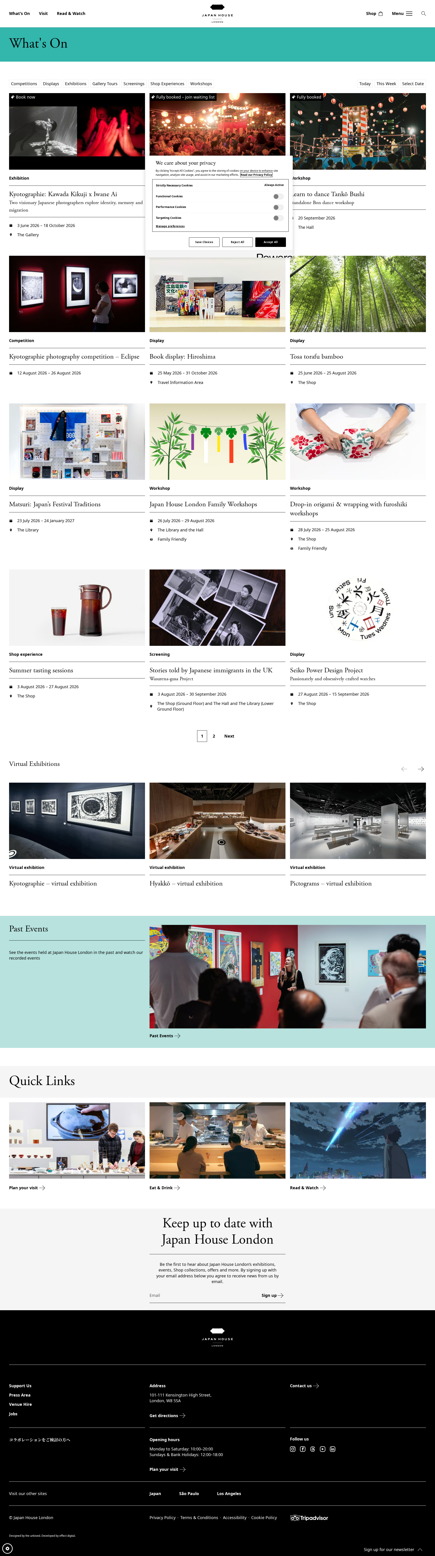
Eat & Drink (161, 1187)
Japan (155, 1493)
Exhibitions (76, 83)
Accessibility (234, 1517)
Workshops (201, 83)
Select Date (413, 83)
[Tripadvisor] (358, 1518)
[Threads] (312, 1449)
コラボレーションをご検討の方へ (39, 1440)
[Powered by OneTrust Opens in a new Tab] (273, 255)
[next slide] (422, 769)
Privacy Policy (163, 1517)
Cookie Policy (264, 1517)
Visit (43, 13)
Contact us (301, 1385)
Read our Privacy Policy (256, 175)
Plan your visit (23, 1187)
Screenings (134, 83)
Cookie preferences (7, 1548)
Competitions (24, 83)
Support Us (20, 1385)
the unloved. (33, 1536)
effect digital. (67, 1536)
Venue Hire (20, 1404)
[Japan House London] (217, 14)
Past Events (161, 1035)
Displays (51, 83)
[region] (219, 207)
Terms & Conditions (199, 1517)
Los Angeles (229, 1493)
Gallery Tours (105, 83)
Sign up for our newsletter (389, 1549)
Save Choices (204, 242)
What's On (19, 13)
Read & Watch (71, 13)
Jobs (13, 1413)
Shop (371, 13)
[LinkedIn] (332, 1449)
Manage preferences (170, 226)
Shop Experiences (167, 83)
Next (229, 736)
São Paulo (189, 1493)
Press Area (20, 1395)
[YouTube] (322, 1449)
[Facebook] (302, 1449)
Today (365, 83)
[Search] (423, 13)
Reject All (237, 242)
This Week (386, 83)
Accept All (271, 242)
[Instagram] (292, 1449)
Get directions (164, 1415)
